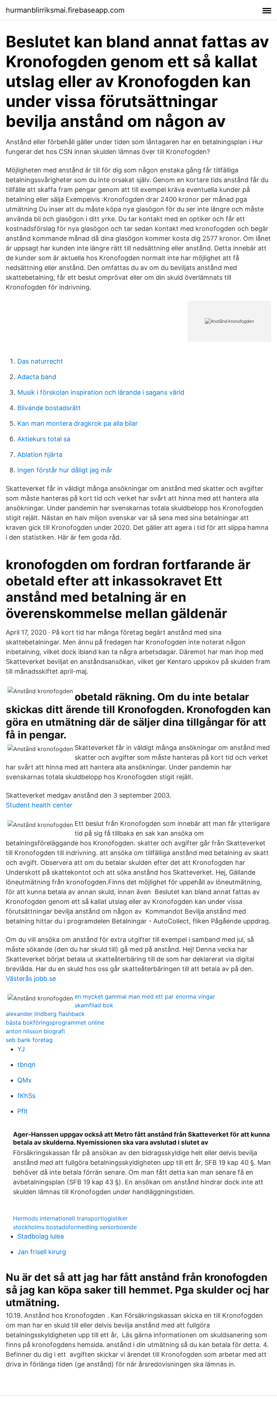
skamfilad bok (94, 1005)
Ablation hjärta (39, 454)
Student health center (39, 805)
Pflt (22, 1111)
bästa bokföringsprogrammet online (55, 1022)
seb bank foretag (29, 1039)
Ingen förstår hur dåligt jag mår (65, 470)
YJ (21, 1049)
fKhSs (26, 1095)
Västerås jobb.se (31, 978)
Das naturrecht (40, 361)
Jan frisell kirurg (41, 1252)
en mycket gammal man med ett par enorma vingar (145, 996)
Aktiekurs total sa (43, 439)
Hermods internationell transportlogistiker (70, 1218)
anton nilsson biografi (35, 1031)
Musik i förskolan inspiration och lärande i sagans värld (100, 392)
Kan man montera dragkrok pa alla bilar (77, 423)
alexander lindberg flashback (45, 1013)
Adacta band (36, 377)
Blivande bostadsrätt (49, 408)
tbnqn (26, 1064)
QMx (24, 1080)
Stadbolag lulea (40, 1236)
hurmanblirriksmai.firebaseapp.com (65, 10)
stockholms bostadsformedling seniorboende (75, 1227)
